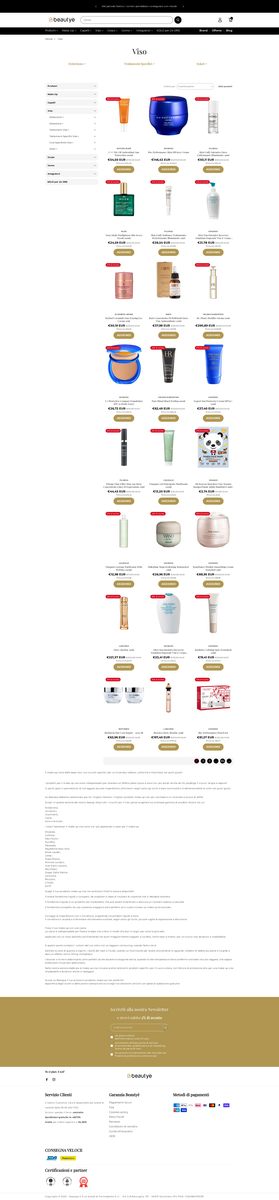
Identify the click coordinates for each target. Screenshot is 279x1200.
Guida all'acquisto (121, 1131)
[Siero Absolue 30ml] (124, 613)
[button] (230, 20)
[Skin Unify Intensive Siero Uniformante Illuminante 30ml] (213, 115)
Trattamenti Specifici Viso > (64, 136)
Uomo (51, 165)
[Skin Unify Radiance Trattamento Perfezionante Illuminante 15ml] (168, 198)
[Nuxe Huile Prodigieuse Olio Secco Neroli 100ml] (124, 198)
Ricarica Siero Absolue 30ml (168, 732)
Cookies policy (118, 1112)
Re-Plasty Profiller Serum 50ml (213, 318)
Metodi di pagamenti (191, 1094)
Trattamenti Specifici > (139, 64)
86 (222, 761)
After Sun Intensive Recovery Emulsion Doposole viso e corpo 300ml (213, 237)
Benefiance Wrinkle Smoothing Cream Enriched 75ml (213, 568)
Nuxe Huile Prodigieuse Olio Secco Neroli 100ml (124, 237)
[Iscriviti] (165, 1027)
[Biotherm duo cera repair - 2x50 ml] (124, 696)
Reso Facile (116, 1116)
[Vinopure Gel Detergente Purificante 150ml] (168, 447)
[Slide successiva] (183, 6)
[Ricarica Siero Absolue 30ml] (168, 696)
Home (48, 39)
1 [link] (196, 761)
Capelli (51, 102)
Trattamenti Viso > (59, 130)
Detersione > (77, 64)
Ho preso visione (132, 1037)
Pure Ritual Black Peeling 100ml (168, 401)
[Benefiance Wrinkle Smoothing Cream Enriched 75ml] (213, 530)
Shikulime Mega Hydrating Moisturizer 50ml (168, 568)
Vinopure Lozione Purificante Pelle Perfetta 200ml (124, 568)
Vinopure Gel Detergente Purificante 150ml (168, 485)
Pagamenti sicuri (120, 1102)
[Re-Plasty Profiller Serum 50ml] (213, 281)
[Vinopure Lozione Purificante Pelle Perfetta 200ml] (124, 530)
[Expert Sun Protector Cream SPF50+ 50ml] (213, 364)
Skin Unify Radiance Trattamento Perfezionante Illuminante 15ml (168, 237)
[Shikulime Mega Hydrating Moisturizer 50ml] (168, 530)
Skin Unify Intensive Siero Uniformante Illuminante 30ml (213, 154)
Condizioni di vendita (123, 1126)
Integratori (54, 173)
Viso (60, 39)
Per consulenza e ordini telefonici (139, 6)
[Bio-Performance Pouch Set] (213, 696)
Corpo (51, 157)
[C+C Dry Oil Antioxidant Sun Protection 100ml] (124, 115)
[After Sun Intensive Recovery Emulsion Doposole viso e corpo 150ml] (168, 613)
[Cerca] (177, 20)
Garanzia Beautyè (124, 1094)
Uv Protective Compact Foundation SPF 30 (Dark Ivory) (124, 402)
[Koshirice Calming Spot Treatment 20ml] (213, 613)
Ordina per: (170, 86)
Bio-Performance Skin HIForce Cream (168, 152)
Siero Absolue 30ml (124, 649)
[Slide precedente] (95, 6)
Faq (111, 1107)
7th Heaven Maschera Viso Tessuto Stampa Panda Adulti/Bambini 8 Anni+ (213, 485)
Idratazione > (56, 117)
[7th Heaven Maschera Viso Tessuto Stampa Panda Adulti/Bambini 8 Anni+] (213, 447)
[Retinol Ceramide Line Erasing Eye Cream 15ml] (124, 281)
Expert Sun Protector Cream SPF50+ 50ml (213, 402)
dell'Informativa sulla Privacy (132, 1038)
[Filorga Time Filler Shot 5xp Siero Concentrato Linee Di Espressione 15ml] (124, 447)
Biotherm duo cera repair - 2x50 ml (124, 732)
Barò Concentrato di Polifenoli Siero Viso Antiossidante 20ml (168, 320)
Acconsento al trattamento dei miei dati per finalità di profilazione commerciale (141, 1054)
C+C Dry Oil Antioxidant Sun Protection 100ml (124, 154)
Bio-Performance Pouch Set (213, 732)
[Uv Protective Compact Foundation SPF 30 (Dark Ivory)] (124, 364)
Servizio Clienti (58, 1094)
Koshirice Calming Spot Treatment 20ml (213, 651)
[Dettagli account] (220, 20)
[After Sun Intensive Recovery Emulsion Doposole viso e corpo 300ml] (213, 198)
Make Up (53, 94)
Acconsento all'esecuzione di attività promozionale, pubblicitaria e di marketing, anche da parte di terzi (140, 1045)
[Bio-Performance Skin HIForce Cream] (168, 115)
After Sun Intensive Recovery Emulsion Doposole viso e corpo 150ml (168, 651)
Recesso (114, 1121)
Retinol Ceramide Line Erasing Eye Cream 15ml (123, 320)
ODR (112, 1136)
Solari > (202, 64)
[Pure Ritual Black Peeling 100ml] (168, 364)
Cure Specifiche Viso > (61, 142)
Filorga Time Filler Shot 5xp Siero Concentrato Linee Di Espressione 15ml (124, 485)
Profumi (52, 86)
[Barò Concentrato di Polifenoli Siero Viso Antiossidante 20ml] (168, 281)
